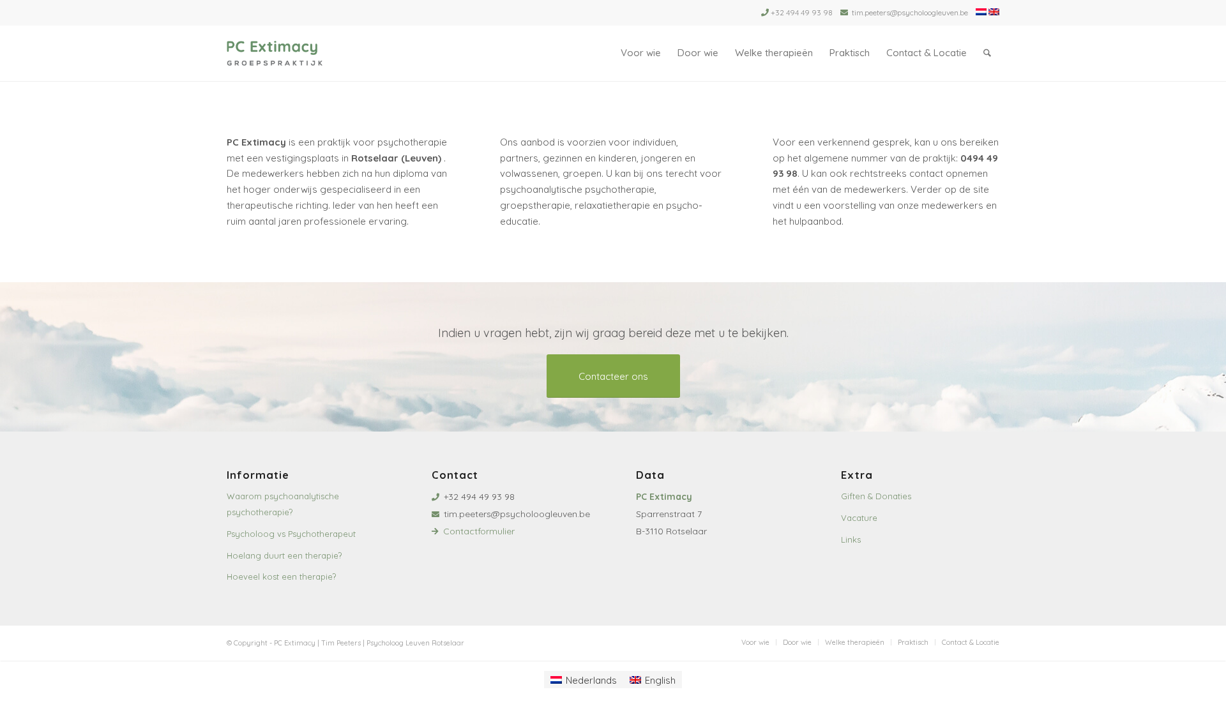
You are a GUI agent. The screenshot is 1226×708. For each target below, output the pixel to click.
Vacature (859, 518)
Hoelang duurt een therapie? (284, 555)
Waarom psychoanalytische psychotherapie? (283, 504)
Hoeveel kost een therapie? (281, 576)
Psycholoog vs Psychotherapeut (291, 534)
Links (851, 539)
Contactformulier (479, 531)
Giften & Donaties (876, 496)
